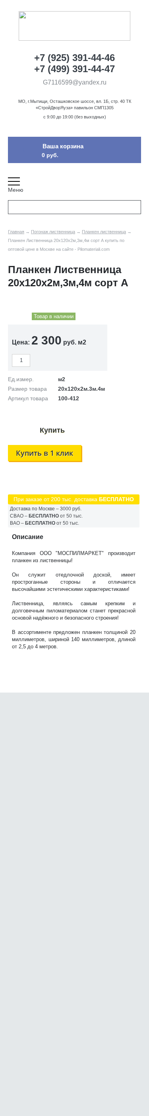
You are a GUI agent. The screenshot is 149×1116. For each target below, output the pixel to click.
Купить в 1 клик (44, 453)
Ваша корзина (63, 146)
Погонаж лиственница (53, 231)
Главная (16, 231)
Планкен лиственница (104, 231)
